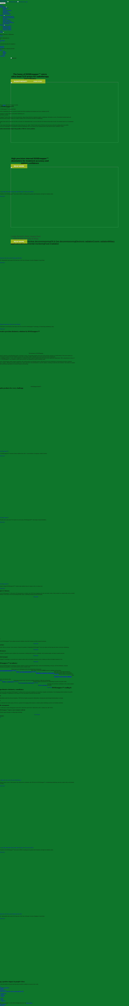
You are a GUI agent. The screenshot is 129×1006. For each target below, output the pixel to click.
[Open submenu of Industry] (4, 15)
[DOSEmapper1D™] (37, 420)
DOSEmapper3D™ (4, 583)
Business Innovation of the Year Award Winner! (10, 324)
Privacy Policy (29, 1003)
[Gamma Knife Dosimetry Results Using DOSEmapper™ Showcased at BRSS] (37, 161)
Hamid (4, 105)
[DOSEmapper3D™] (37, 553)
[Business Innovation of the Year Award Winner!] (37, 293)
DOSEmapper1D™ (4, 451)
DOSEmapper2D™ (4, 517)
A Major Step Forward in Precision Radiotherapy (10, 780)
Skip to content (3, 0)
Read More (13, 670)
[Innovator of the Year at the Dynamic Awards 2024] (37, 227)
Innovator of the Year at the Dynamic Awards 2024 (11, 258)
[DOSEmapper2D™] (37, 486)
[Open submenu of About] (3, 32)
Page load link (3, 1004)
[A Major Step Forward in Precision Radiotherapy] (37, 749)
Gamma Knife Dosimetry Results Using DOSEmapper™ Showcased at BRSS (17, 191)
